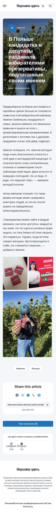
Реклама (9, 503)
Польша (36, 368)
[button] (4, 5)
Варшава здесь (28, 6)
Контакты (28, 506)
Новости (21, 28)
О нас (48, 503)
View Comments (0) (28, 424)
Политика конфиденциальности (29, 503)
